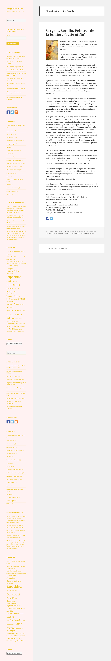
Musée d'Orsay (13, 310)
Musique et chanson (13, 170)
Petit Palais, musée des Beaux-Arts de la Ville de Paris (66, 197)
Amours (17, 257)
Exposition (10, 157)
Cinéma (9, 147)
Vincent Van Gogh (11, 331)
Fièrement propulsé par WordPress (56, 248)
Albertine (11, 256)
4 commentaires (91, 233)
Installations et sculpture (14, 163)
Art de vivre (10, 134)
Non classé (10, 173)
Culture (17, 271)
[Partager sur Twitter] (51, 218)
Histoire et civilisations (14, 160)
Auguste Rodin (11, 263)
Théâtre (9, 194)
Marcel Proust (13, 304)
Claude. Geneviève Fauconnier (16, 89)
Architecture (10, 131)
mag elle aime (15, 8)
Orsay (22, 310)
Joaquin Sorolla (58, 233)
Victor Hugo (18, 329)
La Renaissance (12, 299)
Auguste (20, 261)
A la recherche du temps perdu (16, 126)
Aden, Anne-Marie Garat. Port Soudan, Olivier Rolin (16, 57)
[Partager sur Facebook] (47, 218)
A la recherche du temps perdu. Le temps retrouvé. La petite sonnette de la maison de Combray (16, 209)
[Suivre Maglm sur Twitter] (12, 112)
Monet (22, 304)
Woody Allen (20, 331)
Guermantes (12, 291)
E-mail (9, 35)
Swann (22, 326)
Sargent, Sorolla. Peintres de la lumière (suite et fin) (70, 32)
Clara (8, 221)
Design (9, 154)
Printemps (10, 321)
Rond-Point (15, 326)
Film (9, 280)
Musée (10, 307)
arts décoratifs (12, 261)
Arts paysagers (11, 144)
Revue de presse (11, 191)
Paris (18, 314)
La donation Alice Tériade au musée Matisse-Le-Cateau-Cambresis (15, 237)
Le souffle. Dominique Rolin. (15, 70)
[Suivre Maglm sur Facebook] (8, 112)
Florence (14, 281)
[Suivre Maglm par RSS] (16, 112)
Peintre (10, 318)
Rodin (8, 326)
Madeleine (10, 301)
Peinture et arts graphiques (15, 179)
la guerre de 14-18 (13, 296)
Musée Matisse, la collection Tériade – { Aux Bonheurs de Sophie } (16, 233)
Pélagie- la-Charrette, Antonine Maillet (15, 217)
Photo (8, 185)
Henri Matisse (11, 294)
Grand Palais (13, 288)
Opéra (8, 176)
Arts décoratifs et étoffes (14, 141)
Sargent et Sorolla (69, 233)
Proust (16, 321)
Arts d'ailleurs (11, 137)
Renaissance (11, 324)
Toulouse (11, 328)
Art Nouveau (11, 259)
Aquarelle (22, 257)
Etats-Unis (10, 274)
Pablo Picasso (10, 315)
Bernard (17, 263)
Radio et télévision (12, 188)
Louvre (21, 298)
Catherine (23, 263)
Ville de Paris (79, 233)
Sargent (88, 124)
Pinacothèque (19, 318)
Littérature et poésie (13, 166)
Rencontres (20, 323)
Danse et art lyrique (13, 150)
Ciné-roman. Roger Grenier (15, 67)
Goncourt (13, 285)
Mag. (61, 231)
